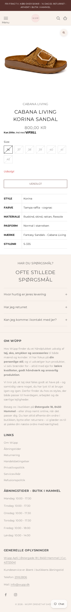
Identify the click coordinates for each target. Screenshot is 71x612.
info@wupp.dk (20, 584)
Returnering (12, 455)
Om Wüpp (11, 442)
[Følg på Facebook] (6, 595)
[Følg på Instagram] (15, 595)
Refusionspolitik (14, 480)
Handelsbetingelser (16, 461)
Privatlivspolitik (14, 467)
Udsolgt (35, 183)
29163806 (21, 577)
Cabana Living (35, 104)
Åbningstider (12, 449)
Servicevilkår (12, 474)
